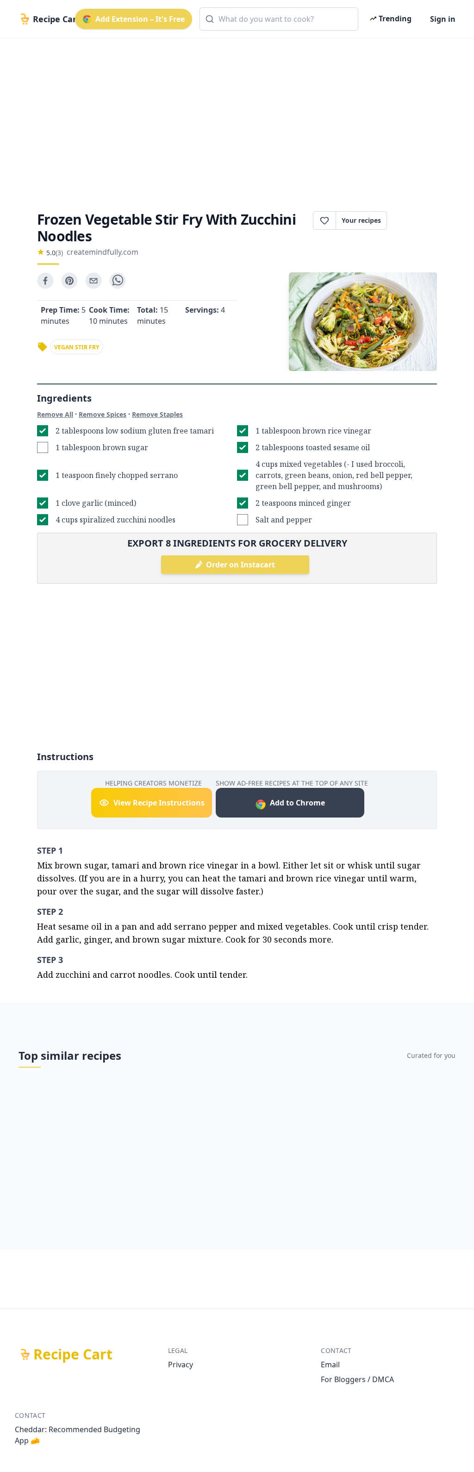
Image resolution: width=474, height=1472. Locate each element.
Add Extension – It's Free (140, 19)
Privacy (180, 1364)
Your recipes (361, 220)
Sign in (442, 19)
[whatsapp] (117, 280)
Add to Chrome (297, 803)
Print (416, 220)
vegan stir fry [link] (76, 347)
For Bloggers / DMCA (357, 1379)
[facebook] (45, 280)
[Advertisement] (237, 117)
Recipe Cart (72, 1354)
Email (330, 1364)
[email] (93, 280)
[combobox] (279, 19)
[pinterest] (69, 280)
